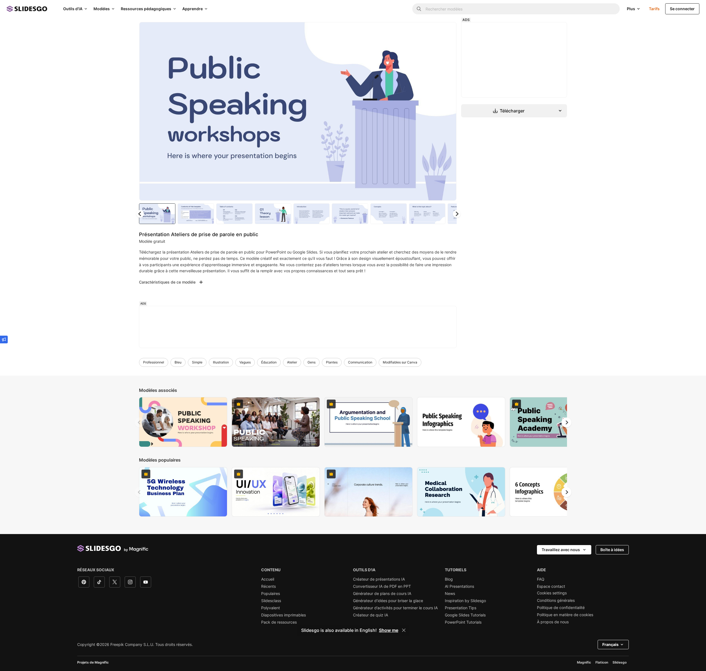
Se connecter (682, 8)
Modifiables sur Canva (400, 362)
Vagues (245, 362)
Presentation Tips (460, 608)
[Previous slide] (140, 422)
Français (610, 644)
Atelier (292, 362)
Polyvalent (270, 608)
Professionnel (153, 362)
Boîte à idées (612, 549)
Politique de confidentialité (561, 607)
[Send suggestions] (4, 339)
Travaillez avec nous (561, 549)
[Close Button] (403, 630)
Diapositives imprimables (283, 615)
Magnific (584, 662)
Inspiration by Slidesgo (465, 601)
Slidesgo (620, 662)
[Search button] (419, 8)
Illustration (221, 362)
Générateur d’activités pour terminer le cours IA (395, 608)
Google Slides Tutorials (465, 615)
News (450, 593)
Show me (388, 630)
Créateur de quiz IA (370, 615)
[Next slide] (448, 111)
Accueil (267, 579)
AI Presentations (459, 586)
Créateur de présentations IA (379, 579)
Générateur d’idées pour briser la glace (388, 601)
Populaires (270, 593)
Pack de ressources (279, 622)
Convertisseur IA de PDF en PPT (382, 586)
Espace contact (551, 586)
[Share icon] (447, 30)
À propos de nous (553, 622)
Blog (449, 579)
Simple (197, 362)
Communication (360, 362)
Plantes (332, 362)
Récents (268, 586)
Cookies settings (552, 593)
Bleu (178, 362)
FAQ (540, 579)
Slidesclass (271, 601)
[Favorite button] (432, 30)
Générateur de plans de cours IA (382, 593)
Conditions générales (556, 600)
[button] (456, 214)
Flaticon (601, 662)
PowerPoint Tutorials (463, 622)
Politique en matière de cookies (565, 615)
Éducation (269, 362)
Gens (311, 362)
